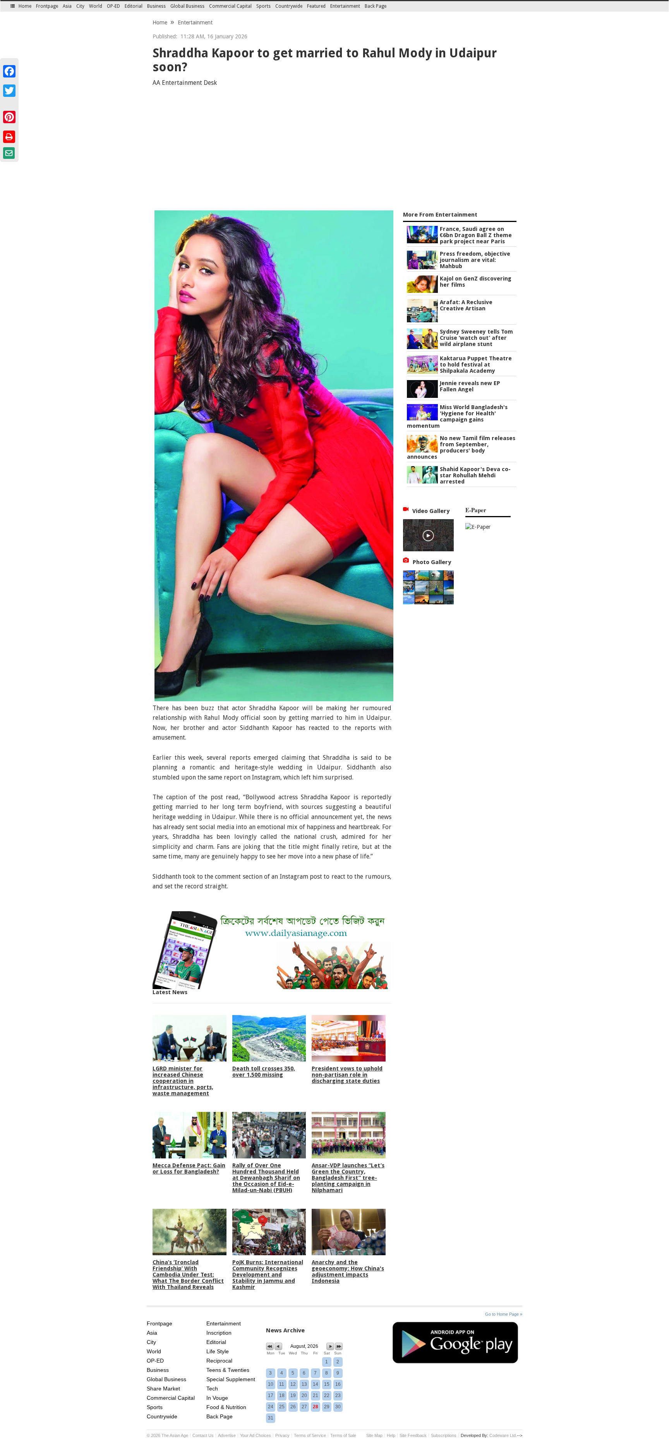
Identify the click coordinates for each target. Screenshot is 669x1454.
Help (391, 1435)
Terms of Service (310, 1435)
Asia (67, 6)
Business (156, 6)
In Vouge (217, 1398)
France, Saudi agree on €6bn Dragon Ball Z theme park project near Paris (476, 235)
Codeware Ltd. (503, 1435)
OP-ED (113, 6)
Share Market (163, 1388)
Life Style (217, 1351)
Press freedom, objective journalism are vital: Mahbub (475, 260)
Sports (263, 6)
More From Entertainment (440, 214)
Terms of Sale (343, 1435)
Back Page (375, 6)
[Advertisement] (334, 150)
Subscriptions (443, 1435)
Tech (212, 1388)
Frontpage (47, 6)
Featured (316, 6)
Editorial (133, 6)
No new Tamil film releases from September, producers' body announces (461, 447)
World (95, 6)
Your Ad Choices (255, 1435)
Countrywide (288, 6)
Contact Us (203, 1435)
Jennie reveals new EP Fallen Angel (470, 386)
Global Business (187, 6)
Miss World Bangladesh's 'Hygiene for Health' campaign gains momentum (457, 416)
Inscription (219, 1333)
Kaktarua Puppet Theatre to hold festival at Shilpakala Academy (476, 364)
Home (25, 6)
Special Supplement (230, 1379)
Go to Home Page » (503, 1314)
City (80, 6)
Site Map (374, 1435)
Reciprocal (219, 1361)
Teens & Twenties (227, 1370)
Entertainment (345, 6)
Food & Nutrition (226, 1407)
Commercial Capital (230, 6)
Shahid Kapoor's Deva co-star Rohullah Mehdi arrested (475, 475)
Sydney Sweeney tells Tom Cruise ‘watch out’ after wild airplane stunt (476, 338)
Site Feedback (413, 1435)
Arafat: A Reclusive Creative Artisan (466, 305)
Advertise (227, 1435)
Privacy (282, 1435)
